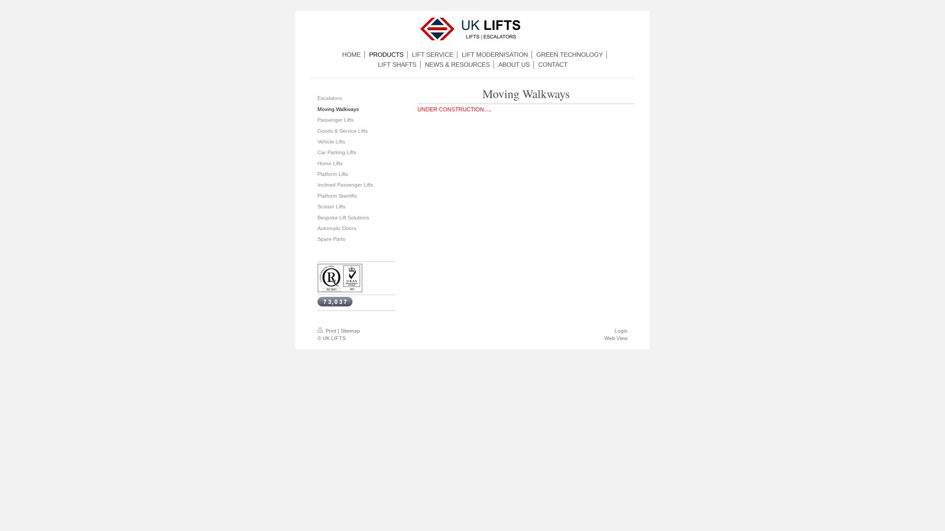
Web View (616, 338)
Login (621, 331)
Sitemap (350, 331)
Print (331, 331)
